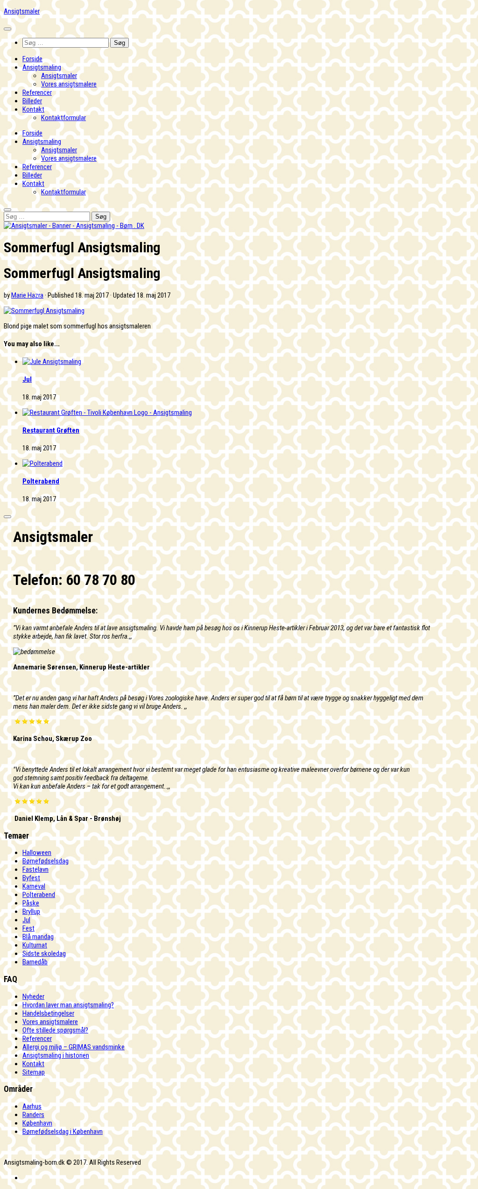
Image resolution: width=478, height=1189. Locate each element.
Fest (28, 928)
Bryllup (31, 911)
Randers (33, 1115)
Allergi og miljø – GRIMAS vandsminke (73, 1047)
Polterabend (40, 481)
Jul (27, 379)
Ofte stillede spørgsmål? (55, 1030)
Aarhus (32, 1106)
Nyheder (33, 996)
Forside (32, 59)
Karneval (33, 886)
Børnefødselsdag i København (62, 1131)
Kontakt (33, 109)
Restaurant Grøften (50, 430)
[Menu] (7, 29)
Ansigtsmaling (41, 67)
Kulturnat (34, 945)
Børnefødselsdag (45, 861)
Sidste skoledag (44, 953)
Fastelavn (35, 869)
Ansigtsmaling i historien (55, 1055)
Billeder (32, 101)
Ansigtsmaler (22, 11)
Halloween (36, 852)
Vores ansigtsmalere (69, 84)
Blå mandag (38, 937)
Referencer (37, 92)
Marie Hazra (27, 295)
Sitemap (33, 1072)
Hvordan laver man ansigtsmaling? (68, 1005)
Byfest (31, 878)
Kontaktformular (63, 118)
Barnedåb (35, 962)
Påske (30, 903)
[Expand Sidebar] (7, 516)
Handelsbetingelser (48, 1013)
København (37, 1123)
